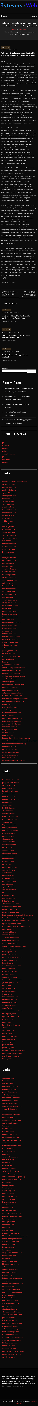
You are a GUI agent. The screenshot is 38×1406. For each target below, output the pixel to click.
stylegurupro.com (9, 603)
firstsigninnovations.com (12, 1106)
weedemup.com (8, 710)
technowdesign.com (10, 943)
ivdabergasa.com (9, 952)
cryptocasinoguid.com (11, 912)
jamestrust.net (8, 1185)
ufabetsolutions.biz (9, 867)
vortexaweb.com (9, 535)
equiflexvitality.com (10, 679)
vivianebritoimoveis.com (11, 1146)
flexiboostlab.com (9, 577)
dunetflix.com (7, 1008)
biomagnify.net (8, 1059)
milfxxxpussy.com (9, 1014)
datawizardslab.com (10, 605)
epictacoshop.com (9, 1261)
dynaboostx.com (9, 569)
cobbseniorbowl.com (10, 940)
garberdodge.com (9, 1109)
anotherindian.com (9, 1036)
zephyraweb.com (9, 532)
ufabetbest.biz (8, 875)
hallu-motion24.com (10, 1301)
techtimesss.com (9, 1126)
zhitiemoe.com (8, 1031)
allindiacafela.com (9, 1309)
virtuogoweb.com (9, 822)
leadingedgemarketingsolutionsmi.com (17, 915)
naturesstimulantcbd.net (12, 1053)
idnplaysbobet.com (10, 690)
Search (32, 16)
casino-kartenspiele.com (12, 1174)
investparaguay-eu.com (11, 966)
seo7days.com (8, 1230)
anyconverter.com (9, 1196)
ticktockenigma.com (10, 645)
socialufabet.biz (8, 870)
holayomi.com (7, 735)
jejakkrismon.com (9, 1202)
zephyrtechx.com (9, 558)
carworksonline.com (10, 1123)
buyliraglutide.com (9, 828)
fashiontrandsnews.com (11, 906)
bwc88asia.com (8, 968)
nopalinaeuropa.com (10, 1056)
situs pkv (5, 445)
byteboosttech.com (10, 816)
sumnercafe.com (9, 1005)
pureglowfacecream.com (12, 1216)
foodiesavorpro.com (10, 617)
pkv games (11, 283)
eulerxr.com (6, 648)
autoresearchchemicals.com (13, 1351)
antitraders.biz (8, 929)
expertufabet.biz (9, 842)
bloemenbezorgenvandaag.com (15, 1236)
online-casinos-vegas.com (12, 1329)
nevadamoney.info (9, 1272)
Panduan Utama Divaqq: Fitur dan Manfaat (17, 406)
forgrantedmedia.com (11, 1115)
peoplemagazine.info (10, 782)
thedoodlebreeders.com (12, 980)
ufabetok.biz (7, 892)
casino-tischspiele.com (11, 1179)
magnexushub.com (9, 819)
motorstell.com (8, 1131)
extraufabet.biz (8, 861)
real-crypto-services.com (12, 957)
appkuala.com (8, 1227)
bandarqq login (29, 1376)
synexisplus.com (8, 501)
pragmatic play (27, 1381)
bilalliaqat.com (8, 715)
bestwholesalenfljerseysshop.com (15, 921)
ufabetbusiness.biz (9, 853)
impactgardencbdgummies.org (14, 1050)
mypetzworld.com (9, 960)
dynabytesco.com (9, 600)
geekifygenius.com (9, 651)
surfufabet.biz (7, 873)
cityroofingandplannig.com (12, 949)
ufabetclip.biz (7, 839)
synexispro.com (8, 732)
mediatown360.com (10, 1320)
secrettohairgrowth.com (12, 1239)
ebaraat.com (7, 811)
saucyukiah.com (8, 1078)
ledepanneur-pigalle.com (12, 1278)
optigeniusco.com (9, 538)
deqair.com (6, 985)
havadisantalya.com (10, 791)
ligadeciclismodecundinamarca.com (16, 738)
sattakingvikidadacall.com (12, 693)
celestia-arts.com (9, 1095)
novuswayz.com (8, 563)
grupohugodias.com (10, 983)
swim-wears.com (9, 1112)
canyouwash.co (8, 788)
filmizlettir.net (7, 1084)
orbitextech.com (8, 653)
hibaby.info (6, 704)
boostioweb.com (9, 487)
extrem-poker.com (9, 971)
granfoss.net (7, 1306)
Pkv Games (5, 47)
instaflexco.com (8, 572)
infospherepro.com (9, 614)
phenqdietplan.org (9, 1002)
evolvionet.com (8, 498)
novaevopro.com (9, 543)
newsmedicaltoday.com (11, 724)
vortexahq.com (8, 524)
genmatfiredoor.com (10, 665)
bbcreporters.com (9, 909)
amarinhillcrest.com (10, 1157)
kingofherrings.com (9, 1219)
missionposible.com (10, 1326)
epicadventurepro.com (11, 622)
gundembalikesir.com (10, 799)
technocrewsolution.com (12, 1140)
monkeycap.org (8, 1151)
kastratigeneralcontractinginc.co (15, 918)
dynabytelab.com (9, 496)
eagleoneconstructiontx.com (13, 676)
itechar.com (7, 802)
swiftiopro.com (8, 583)
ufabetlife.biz (7, 864)
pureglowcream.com (10, 1233)
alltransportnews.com (11, 904)
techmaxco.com (8, 591)
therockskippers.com (10, 1303)
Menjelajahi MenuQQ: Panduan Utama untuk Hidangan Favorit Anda (19, 390)
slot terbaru (10, 1376)
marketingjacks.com (10, 1334)
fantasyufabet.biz (9, 844)
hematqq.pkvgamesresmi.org (12, 1386)
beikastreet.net (8, 1081)
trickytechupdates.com (11, 1340)
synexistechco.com (10, 515)
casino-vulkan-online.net (12, 1315)
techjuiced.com (8, 813)
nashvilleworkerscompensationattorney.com (19, 741)
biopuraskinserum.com (11, 1264)
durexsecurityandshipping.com (14, 946)
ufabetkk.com (7, 1208)
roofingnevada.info (9, 727)
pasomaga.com (8, 1047)
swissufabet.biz (8, 850)
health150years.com (10, 1134)
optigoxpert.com (9, 560)
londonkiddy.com (9, 746)
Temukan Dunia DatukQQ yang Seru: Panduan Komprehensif (18, 421)
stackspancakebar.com (11, 1289)
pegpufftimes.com (9, 1092)
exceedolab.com (9, 594)
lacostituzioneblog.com (11, 1025)
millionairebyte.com (10, 755)
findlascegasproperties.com (13, 667)
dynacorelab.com (9, 512)
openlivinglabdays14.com (12, 923)
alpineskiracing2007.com (11, 1312)
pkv (3, 443)
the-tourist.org (8, 1160)
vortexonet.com (8, 504)
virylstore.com (7, 1129)
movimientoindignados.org (12, 1011)
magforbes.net (8, 1148)
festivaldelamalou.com (11, 1103)
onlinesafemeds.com (10, 830)
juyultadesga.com (9, 954)
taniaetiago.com (9, 1042)
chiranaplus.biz (8, 1286)
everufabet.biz (8, 895)
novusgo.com (7, 631)
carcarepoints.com (9, 977)
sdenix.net (6, 1154)
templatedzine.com (10, 997)
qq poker (5, 1379)
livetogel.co (6, 662)
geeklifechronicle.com (11, 611)
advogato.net (7, 1162)
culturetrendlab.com (10, 639)
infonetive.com (8, 1258)
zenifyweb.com (8, 659)
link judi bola (19, 1376)
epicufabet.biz (8, 887)
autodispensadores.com (12, 718)
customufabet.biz (9, 881)
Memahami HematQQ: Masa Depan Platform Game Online (18, 398)
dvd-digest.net (8, 1281)
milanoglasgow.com (10, 1295)
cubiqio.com (7, 608)
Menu (5, 16)
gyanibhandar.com (9, 833)
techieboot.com (8, 797)
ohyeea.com (7, 1028)
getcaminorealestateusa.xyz (13, 760)
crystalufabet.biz (9, 890)
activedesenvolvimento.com (13, 684)
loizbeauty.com (8, 1193)
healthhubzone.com (10, 808)
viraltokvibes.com (9, 1143)
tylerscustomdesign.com (12, 1120)
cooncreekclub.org (9, 1089)
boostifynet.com (9, 552)
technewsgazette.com (11, 1213)
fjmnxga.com (7, 1250)
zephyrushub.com (9, 490)
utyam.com (6, 1022)
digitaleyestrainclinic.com (12, 1323)
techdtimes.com (9, 794)
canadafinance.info (10, 1270)
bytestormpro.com (9, 634)
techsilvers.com (8, 988)
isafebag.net (7, 1165)
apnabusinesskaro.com (11, 1354)
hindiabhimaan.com (10, 1343)
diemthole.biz (7, 1205)
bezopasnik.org (8, 1247)
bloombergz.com (9, 1168)
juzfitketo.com (8, 1045)
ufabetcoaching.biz (10, 749)
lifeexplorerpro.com (10, 628)
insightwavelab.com (10, 625)
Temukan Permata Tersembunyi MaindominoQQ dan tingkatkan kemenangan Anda (29, 294)
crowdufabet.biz (8, 898)
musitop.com (7, 1019)
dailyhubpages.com (10, 687)
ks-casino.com (8, 974)
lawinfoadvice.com (9, 1000)
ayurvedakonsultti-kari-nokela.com (16, 926)
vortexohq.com (8, 620)
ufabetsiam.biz (8, 847)
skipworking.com (8, 1191)
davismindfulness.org (10, 752)
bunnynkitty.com (8, 1244)
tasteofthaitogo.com (10, 1241)
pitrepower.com (8, 1317)
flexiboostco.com (9, 484)
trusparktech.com (9, 546)
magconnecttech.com (11, 656)
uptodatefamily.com (10, 1016)
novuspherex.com (9, 541)
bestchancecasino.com (11, 713)
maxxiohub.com (8, 529)
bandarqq (6, 448)
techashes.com (8, 785)
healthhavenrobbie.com (11, 670)
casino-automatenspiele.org (13, 1177)
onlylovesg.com (8, 682)
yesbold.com (7, 805)
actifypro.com (7, 566)
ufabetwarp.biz (8, 836)
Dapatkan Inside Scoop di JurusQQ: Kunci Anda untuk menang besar (10, 293)
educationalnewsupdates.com (14, 481)
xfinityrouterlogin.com (10, 1332)
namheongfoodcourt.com (12, 1292)
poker (4, 451)
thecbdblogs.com (9, 1348)
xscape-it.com (8, 935)
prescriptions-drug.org (11, 1137)
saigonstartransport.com (12, 1253)
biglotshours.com (9, 825)
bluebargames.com (10, 1100)
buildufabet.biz (8, 901)
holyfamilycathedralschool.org (14, 744)
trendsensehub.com (10, 642)
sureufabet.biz (8, 878)
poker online (29, 1384)
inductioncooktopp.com (11, 721)
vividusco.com (7, 521)
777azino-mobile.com (11, 937)
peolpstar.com (8, 1117)
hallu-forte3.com (9, 1298)
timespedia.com (8, 1199)
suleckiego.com (8, 1357)
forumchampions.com (11, 1098)
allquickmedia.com (9, 1210)
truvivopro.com (8, 518)
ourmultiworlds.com (10, 1086)
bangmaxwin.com (9, 1255)
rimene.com (7, 1275)
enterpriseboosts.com (11, 1171)
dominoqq (6, 459)
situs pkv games (8, 454)
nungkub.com (7, 1033)
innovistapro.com (9, 574)
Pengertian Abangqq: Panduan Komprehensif (16, 413)
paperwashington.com (11, 707)
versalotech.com (9, 589)
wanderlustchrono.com (11, 636)
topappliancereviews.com (12, 1337)
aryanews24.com (9, 932)
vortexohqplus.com (9, 580)
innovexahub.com (9, 510)
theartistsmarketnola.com (12, 1284)
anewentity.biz (8, 1224)
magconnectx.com (9, 729)
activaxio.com (7, 597)
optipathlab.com (9, 493)
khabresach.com (8, 1346)
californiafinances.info (11, 1267)
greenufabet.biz (8, 856)
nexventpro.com (8, 555)
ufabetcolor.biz (8, 859)
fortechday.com (8, 758)
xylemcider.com (8, 1039)
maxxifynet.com (8, 507)
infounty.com (7, 963)
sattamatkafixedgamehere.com (15, 698)
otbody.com (7, 1182)
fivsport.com (7, 994)
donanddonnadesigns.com (13, 673)
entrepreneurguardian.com (13, 701)
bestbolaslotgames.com (12, 696)
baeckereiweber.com (10, 780)
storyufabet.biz (8, 884)
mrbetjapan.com (9, 1222)
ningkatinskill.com (9, 991)
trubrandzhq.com (9, 549)
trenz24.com (7, 1188)
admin (15, 50)
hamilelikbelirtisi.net (10, 586)
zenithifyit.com (8, 527)
